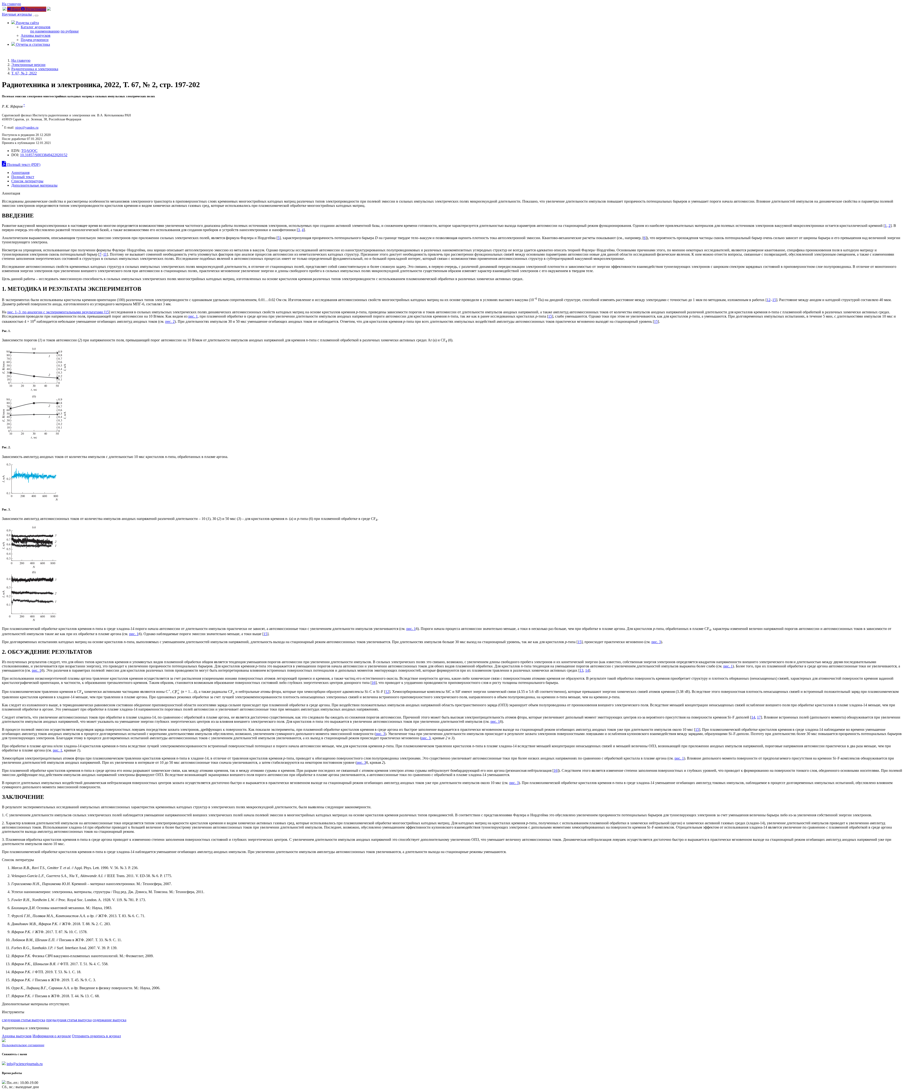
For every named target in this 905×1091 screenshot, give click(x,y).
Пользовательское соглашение (23, 1045)
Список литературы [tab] (27, 181)
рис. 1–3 (14, 312)
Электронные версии (28, 65)
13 (581, 670)
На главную (11, 4)
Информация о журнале (52, 1036)
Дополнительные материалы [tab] (34, 185)
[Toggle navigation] (36, 15)
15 (774, 300)
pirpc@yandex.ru (26, 127)
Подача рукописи (35, 40)
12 (768, 300)
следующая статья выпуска (23, 1020)
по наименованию (45, 31)
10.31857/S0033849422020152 (43, 155)
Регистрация (35, 9)
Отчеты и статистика (32, 44)
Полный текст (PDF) (23, 165)
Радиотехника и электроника (34, 69)
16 (373, 683)
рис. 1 (193, 316)
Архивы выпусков (35, 35)
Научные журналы (17, 14)
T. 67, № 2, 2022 (24, 73)
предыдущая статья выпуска (69, 1020)
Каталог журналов (35, 27)
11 (105, 254)
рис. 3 (656, 642)
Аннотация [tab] (20, 173)
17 (759, 717)
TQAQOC (29, 151)
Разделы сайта (27, 23)
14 (587, 670)
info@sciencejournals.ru (25, 1064)
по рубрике (70, 31)
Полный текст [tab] (22, 177)
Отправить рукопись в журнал (96, 1036)
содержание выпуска (109, 1020)
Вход (15, 9)
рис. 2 (170, 322)
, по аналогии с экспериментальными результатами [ (63, 312)
